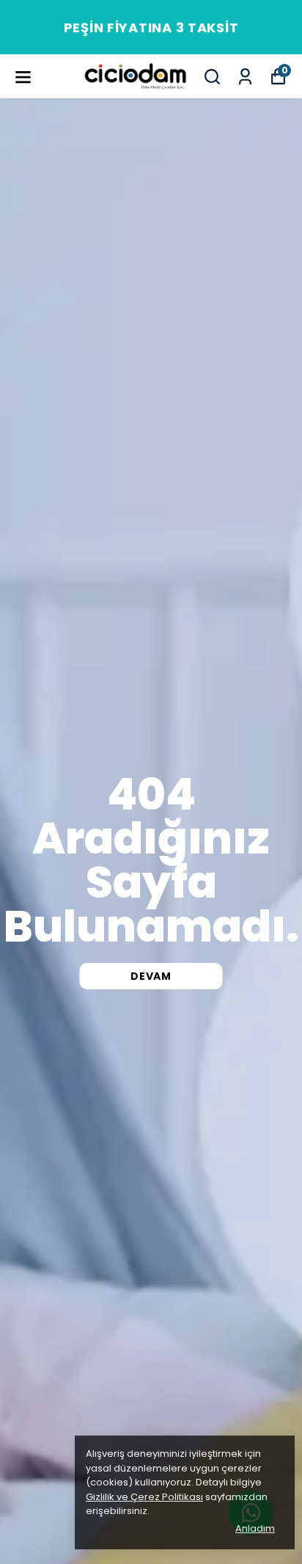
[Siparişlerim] (245, 77)
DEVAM (151, 976)
